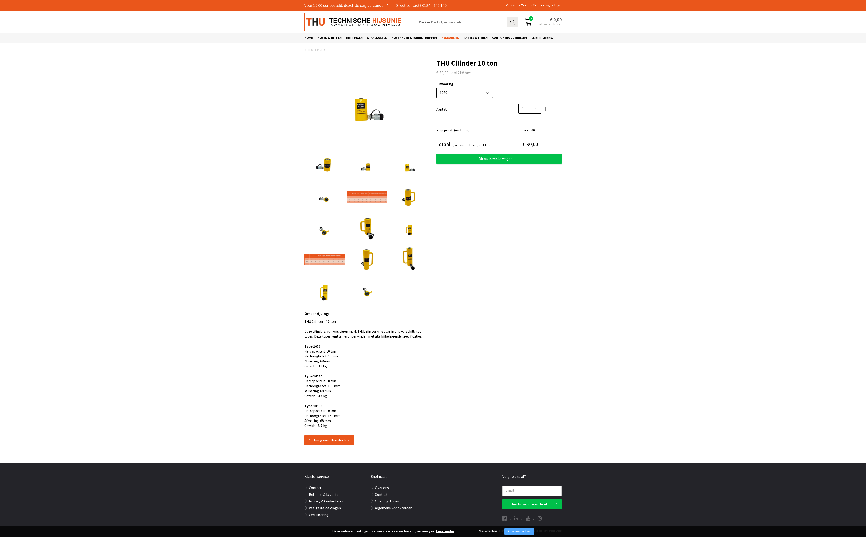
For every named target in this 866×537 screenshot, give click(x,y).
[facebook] (504, 518)
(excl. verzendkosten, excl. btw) (463, 144)
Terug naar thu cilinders (331, 440)
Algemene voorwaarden (393, 508)
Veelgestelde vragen (325, 508)
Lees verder (445, 531)
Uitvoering (444, 84)
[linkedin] (516, 518)
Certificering (541, 5)
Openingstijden (387, 501)
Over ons (382, 487)
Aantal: (441, 109)
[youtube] (528, 518)
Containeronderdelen (509, 38)
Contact (511, 5)
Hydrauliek (450, 38)
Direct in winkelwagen (495, 159)
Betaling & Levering (324, 494)
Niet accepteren (488, 531)
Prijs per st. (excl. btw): (453, 130)
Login (558, 5)
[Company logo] (352, 22)
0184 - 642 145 (434, 5)
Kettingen (354, 38)
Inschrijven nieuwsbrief (529, 504)
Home (308, 38)
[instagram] (540, 518)
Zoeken (513, 21)
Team (524, 5)
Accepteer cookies (519, 531)
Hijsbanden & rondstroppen (414, 38)
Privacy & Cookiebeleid (326, 501)
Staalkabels (377, 38)
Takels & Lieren (476, 38)
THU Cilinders (316, 49)
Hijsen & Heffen (329, 38)
